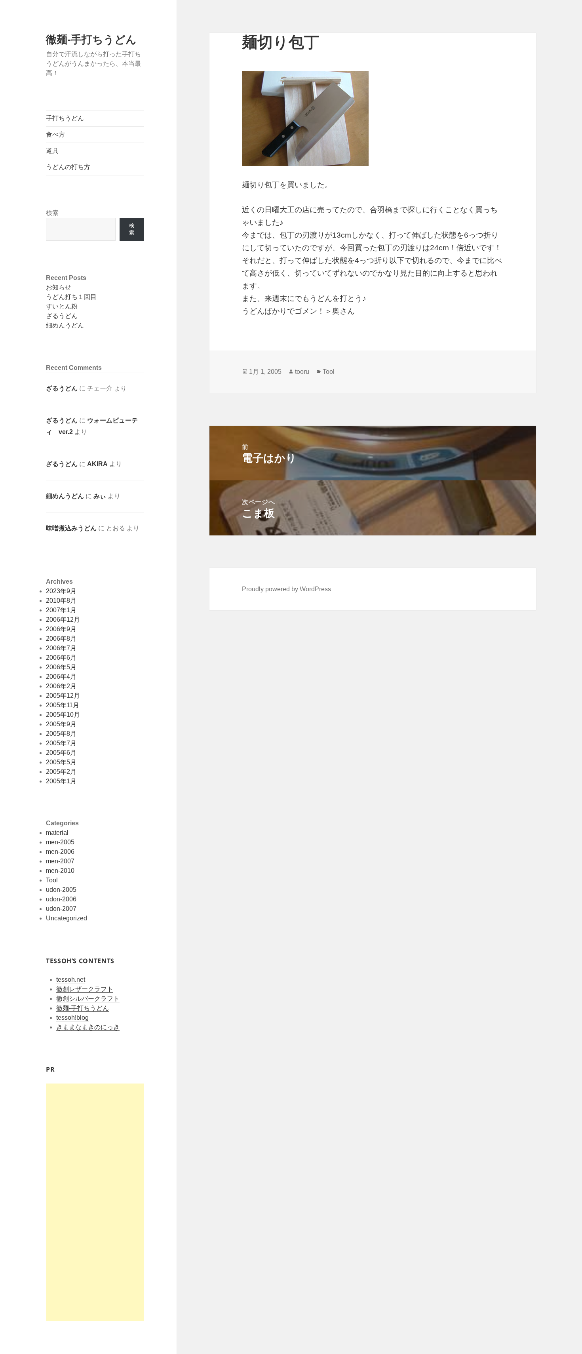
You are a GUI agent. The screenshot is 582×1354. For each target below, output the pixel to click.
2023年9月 (61, 591)
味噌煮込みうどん (71, 528)
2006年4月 (61, 676)
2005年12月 (63, 695)
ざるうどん (62, 315)
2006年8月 (61, 638)
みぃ (99, 496)
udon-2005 (61, 889)
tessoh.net (70, 979)
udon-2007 (61, 908)
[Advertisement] (95, 1202)
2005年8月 (61, 733)
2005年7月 (61, 743)
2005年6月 (61, 752)
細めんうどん (65, 325)
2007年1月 (61, 610)
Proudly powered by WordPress (286, 589)
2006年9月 (61, 629)
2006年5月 (61, 667)
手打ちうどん (65, 118)
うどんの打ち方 (68, 167)
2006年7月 (61, 648)
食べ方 (55, 134)
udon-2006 (61, 899)
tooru (302, 371)
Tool (52, 880)
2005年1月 (61, 781)
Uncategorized (66, 918)
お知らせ (58, 287)
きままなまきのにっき (88, 1027)
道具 (52, 150)
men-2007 (60, 861)
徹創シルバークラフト (88, 998)
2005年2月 (61, 771)
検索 (52, 212)
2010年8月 (61, 600)
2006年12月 (63, 619)
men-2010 (60, 870)
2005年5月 (61, 762)
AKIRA (97, 464)
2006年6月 (61, 657)
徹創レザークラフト (84, 989)
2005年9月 (61, 724)
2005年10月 (63, 714)
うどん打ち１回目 (71, 296)
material (57, 832)
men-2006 (60, 851)
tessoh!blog (72, 1017)
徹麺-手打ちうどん (91, 40)
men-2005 (60, 842)
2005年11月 (62, 705)
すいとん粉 (62, 306)
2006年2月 (61, 686)
